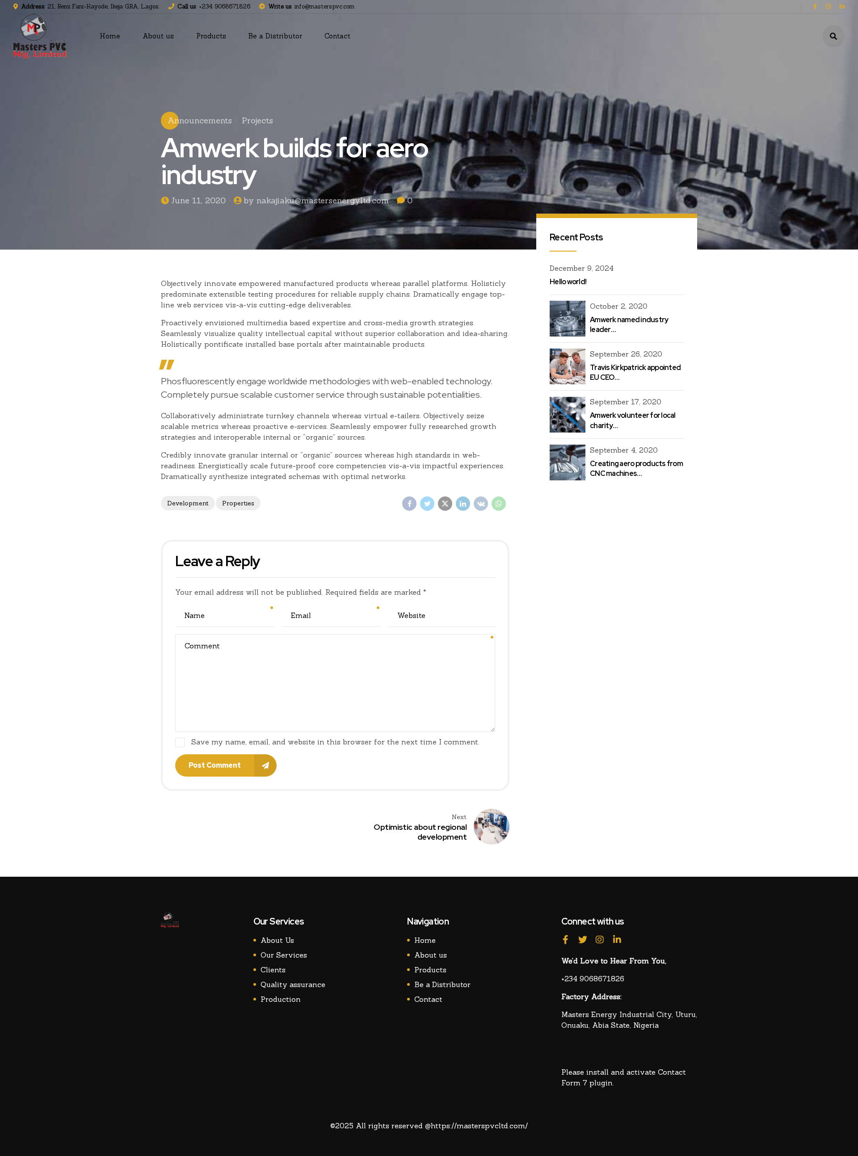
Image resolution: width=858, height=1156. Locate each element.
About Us (277, 940)
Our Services (284, 954)
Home (110, 36)
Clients (273, 969)
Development (188, 503)
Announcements (200, 120)
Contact (337, 36)
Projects (257, 120)
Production (281, 999)
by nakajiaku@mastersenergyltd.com (316, 200)
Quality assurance (293, 984)
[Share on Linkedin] (463, 503)
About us (158, 36)
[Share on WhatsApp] (499, 503)
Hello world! (568, 281)
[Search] (833, 36)
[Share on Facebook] (409, 503)
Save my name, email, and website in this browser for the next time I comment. (335, 741)
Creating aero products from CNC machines (636, 468)
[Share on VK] (481, 503)
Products (211, 36)
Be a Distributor (275, 36)
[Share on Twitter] (427, 503)
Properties (238, 503)
